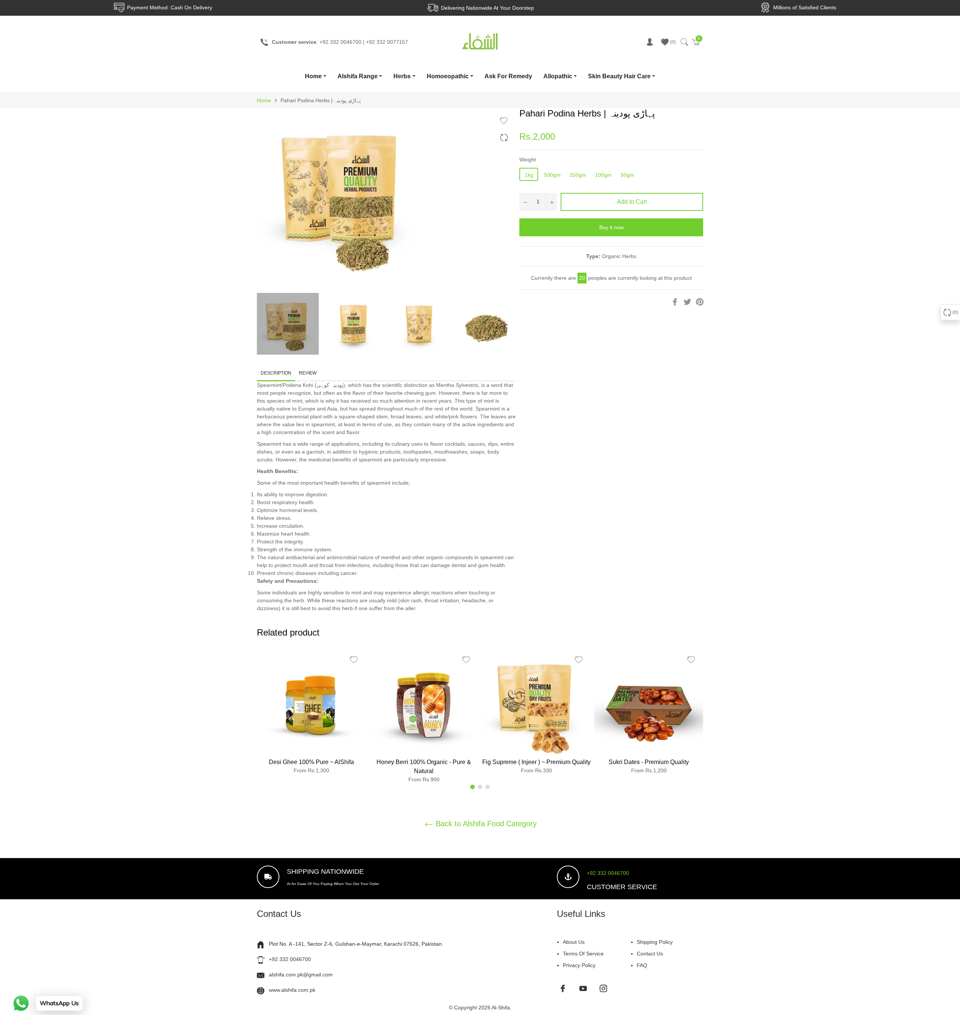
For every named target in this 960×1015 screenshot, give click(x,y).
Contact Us (650, 954)
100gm (603, 175)
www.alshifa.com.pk (292, 990)
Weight (527, 160)
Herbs (402, 76)
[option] (311, 713)
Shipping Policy (655, 942)
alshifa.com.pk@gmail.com (301, 975)
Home (313, 76)
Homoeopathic (448, 76)
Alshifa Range (358, 76)
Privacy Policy (579, 965)
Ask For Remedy (508, 76)
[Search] (684, 41)
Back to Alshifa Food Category (485, 823)
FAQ (642, 965)
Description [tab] (276, 373)
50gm (627, 175)
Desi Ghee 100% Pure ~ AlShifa (311, 762)
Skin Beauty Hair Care (619, 76)
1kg (529, 175)
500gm (552, 175)
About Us (574, 942)
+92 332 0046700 (608, 873)
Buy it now (611, 227)
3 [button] (487, 787)
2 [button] (480, 787)
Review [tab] (308, 373)
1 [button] (472, 787)
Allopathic (557, 76)
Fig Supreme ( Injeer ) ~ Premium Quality (536, 762)
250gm (578, 175)
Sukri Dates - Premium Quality (649, 762)
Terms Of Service (583, 954)
